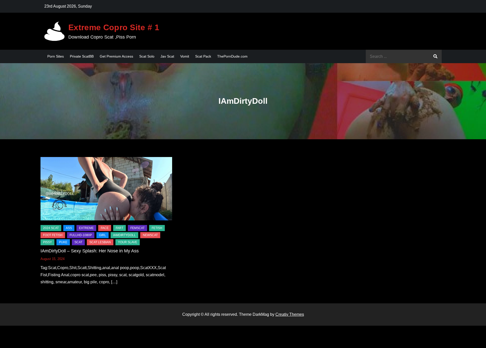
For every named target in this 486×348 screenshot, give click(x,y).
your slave (127, 242)
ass (69, 228)
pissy (47, 242)
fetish (157, 228)
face (105, 228)
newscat (150, 235)
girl (102, 235)
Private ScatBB (82, 56)
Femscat (137, 228)
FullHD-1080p (81, 235)
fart (119, 228)
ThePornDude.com (232, 56)
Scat (78, 242)
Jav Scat (167, 56)
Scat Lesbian (100, 242)
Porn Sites (55, 56)
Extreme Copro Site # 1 (113, 27)
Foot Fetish (53, 235)
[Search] (435, 56)
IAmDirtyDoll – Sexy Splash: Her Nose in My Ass (89, 250)
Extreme (86, 228)
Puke (63, 242)
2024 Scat (51, 228)
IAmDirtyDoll (124, 235)
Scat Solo (146, 56)
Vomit (184, 56)
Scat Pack (203, 56)
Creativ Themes (289, 314)
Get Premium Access (116, 56)
